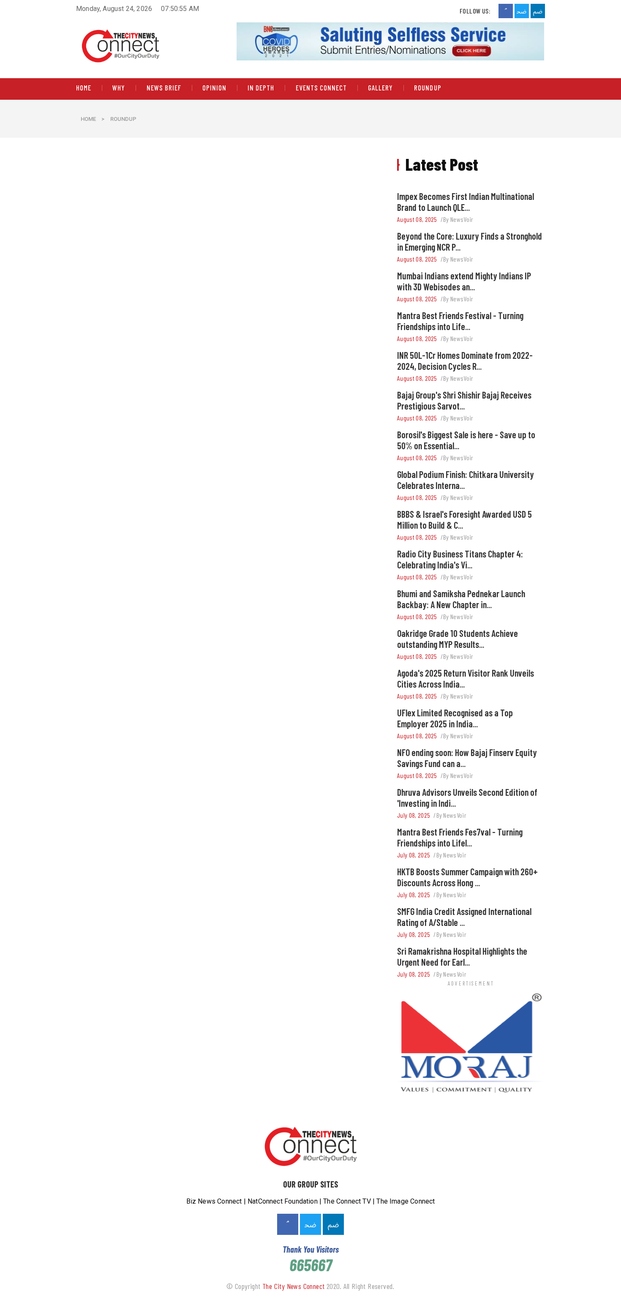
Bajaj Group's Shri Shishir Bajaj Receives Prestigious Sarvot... (464, 400)
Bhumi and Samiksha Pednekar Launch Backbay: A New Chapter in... (461, 599)
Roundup (427, 88)
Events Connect (321, 88)
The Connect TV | (349, 1201)
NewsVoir (462, 219)
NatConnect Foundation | (285, 1201)
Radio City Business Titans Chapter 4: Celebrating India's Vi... (460, 559)
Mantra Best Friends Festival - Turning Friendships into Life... (460, 321)
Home (83, 88)
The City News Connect (293, 1286)
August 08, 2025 (417, 219)
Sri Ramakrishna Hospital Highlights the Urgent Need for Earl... (462, 956)
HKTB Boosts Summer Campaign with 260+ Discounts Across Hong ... (467, 877)
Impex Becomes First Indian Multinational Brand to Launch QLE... (465, 202)
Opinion (214, 88)
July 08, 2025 (413, 815)
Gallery (380, 88)
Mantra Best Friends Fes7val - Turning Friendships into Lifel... (460, 837)
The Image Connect (405, 1201)
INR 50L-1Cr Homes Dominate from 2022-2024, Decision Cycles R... (465, 360)
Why (118, 88)
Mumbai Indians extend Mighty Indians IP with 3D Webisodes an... (464, 281)
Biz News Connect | (217, 1201)
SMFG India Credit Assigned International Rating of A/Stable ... (464, 917)
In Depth (261, 88)
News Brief (164, 88)
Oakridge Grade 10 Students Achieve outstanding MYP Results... (457, 639)
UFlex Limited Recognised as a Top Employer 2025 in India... (455, 718)
